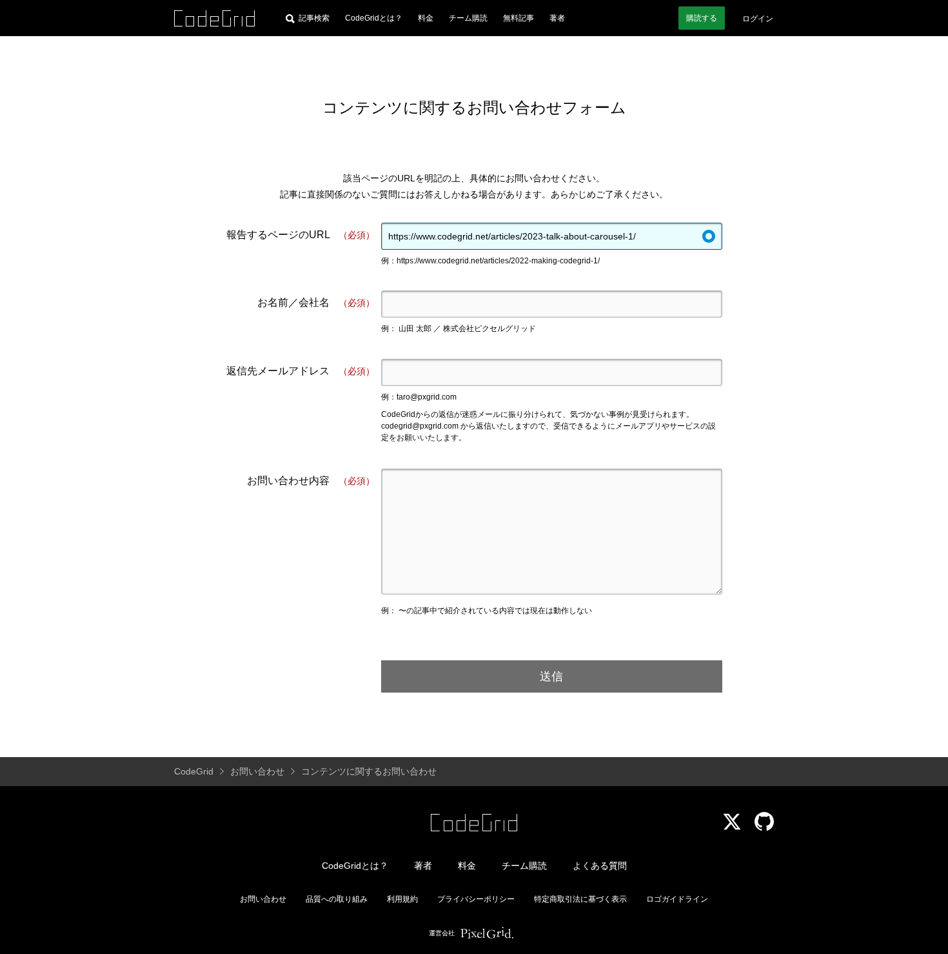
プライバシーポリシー (476, 899)
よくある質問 (600, 865)
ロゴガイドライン (677, 899)
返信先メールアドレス (300, 370)
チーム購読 (468, 18)
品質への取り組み (337, 899)
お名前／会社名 (316, 302)
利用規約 (402, 899)
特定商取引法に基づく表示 (580, 899)
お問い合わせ (263, 899)
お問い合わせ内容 (311, 480)
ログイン (757, 18)
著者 (557, 18)
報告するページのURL (300, 234)
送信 (551, 676)
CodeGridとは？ (373, 18)
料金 (425, 18)
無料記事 (518, 18)
